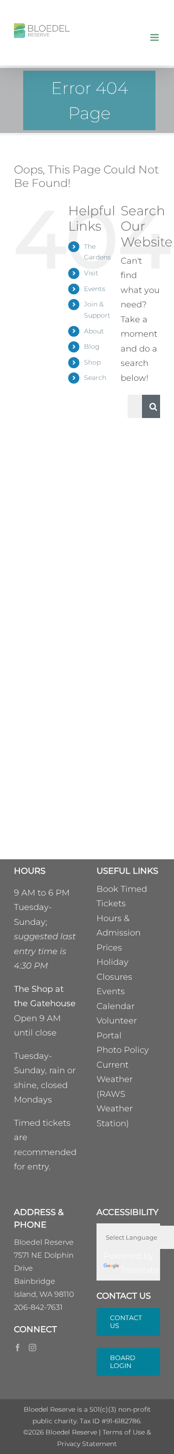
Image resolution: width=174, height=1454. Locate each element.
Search (95, 377)
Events (94, 289)
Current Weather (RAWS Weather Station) (115, 1094)
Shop (92, 362)
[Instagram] (32, 1347)
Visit (91, 273)
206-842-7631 (38, 1307)
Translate (140, 1270)
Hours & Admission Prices (119, 933)
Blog (92, 346)
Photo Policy (123, 1050)
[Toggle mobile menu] (155, 37)
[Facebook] (17, 1347)
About (94, 331)
